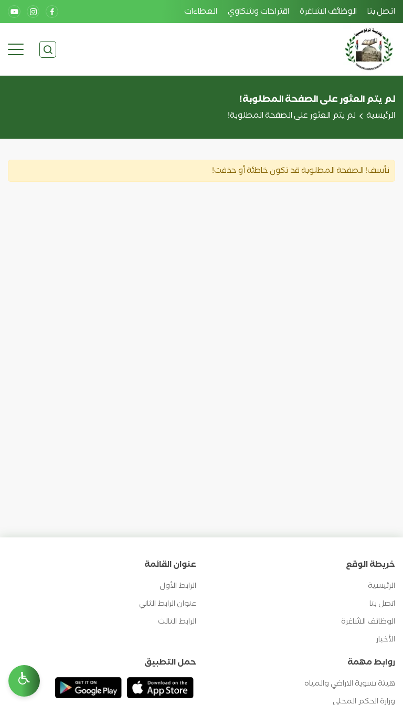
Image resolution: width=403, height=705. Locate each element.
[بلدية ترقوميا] (369, 49)
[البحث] (47, 49)
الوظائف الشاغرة (328, 11)
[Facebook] (52, 11)
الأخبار (385, 639)
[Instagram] (33, 11)
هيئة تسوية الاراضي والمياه (349, 683)
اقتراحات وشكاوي (258, 11)
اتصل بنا (381, 11)
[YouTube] (14, 11)
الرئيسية (380, 115)
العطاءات (200, 11)
